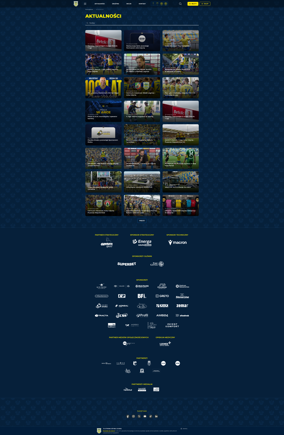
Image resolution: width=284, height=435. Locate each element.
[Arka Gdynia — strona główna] (76, 3)
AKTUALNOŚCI (100, 4)
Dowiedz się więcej (109, 431)
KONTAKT (142, 4)
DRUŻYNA (115, 4)
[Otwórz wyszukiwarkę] (180, 3)
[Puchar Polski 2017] (157, 3)
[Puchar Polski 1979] (153, 3)
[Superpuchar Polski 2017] (161, 3)
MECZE (128, 4)
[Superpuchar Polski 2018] (165, 3)
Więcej (142, 220)
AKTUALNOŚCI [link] (100, 9)
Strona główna (89, 9)
